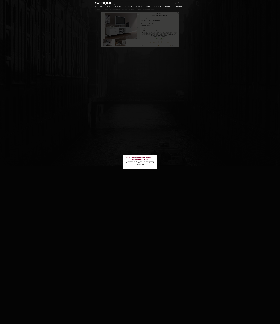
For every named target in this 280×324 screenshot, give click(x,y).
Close (156, 156)
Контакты (183, 3)
